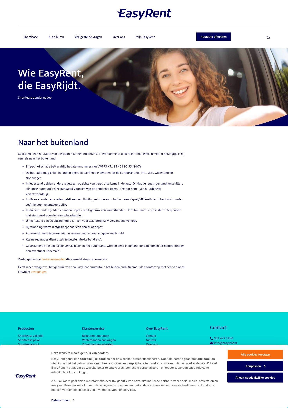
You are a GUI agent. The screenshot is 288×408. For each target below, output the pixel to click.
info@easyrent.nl (225, 343)
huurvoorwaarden (53, 259)
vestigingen (39, 272)
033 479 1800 (223, 338)
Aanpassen (253, 366)
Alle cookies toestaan (255, 354)
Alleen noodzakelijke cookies (255, 377)
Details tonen (60, 400)
